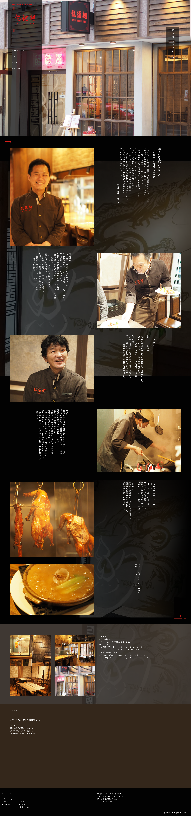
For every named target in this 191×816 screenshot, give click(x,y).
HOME (6, 802)
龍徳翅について (18, 50)
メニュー (15, 56)
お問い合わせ (17, 68)
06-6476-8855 (108, 802)
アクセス (15, 62)
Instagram (6, 794)
